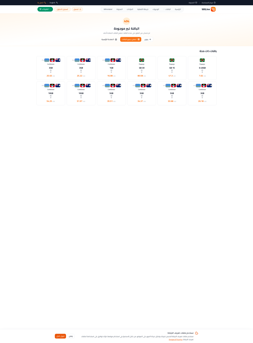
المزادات (130, 9)
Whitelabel (108, 9)
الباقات (168, 9)
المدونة (191, 2)
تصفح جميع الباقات (129, 39)
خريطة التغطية (142, 9)
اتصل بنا (40, 2)
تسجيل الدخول (62, 9)
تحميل (76, 9)
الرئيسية (178, 9)
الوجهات (156, 9)
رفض (71, 336)
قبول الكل (60, 336)
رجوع (146, 39)
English (52, 2)
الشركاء (45, 9)
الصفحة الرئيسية (107, 39)
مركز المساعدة (207, 2)
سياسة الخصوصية (176, 339)
